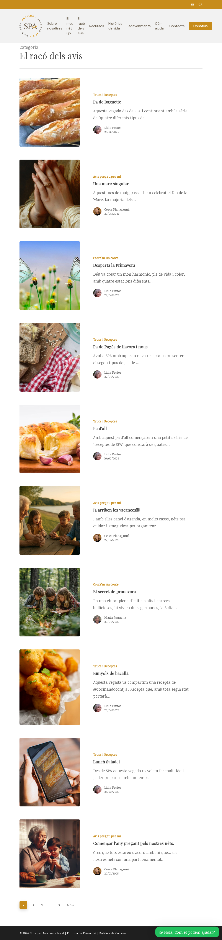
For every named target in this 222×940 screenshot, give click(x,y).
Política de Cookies (113, 933)
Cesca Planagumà (116, 209)
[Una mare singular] (65, 194)
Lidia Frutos (112, 128)
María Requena (115, 617)
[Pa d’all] (65, 439)
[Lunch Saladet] (65, 772)
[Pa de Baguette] (65, 112)
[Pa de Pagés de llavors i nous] (65, 357)
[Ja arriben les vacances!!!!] (65, 520)
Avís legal (57, 933)
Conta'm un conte (106, 258)
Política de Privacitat (81, 933)
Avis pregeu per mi (107, 176)
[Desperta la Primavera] (65, 275)
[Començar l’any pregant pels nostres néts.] (65, 853)
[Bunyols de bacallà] (65, 687)
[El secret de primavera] (65, 602)
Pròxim (71, 905)
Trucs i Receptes (105, 95)
